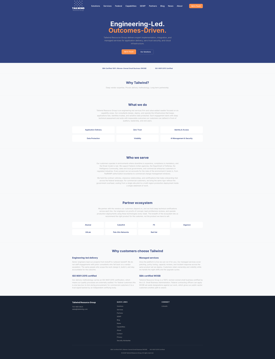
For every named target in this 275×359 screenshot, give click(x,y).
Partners (153, 6)
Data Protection (93, 138)
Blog (162, 6)
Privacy (119, 337)
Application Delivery (93, 130)
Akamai (88, 225)
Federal (118, 6)
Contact (119, 334)
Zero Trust (137, 130)
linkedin (164, 306)
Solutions (95, 6)
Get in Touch (196, 6)
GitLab (88, 232)
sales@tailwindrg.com (80, 309)
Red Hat (154, 232)
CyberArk (121, 225)
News (170, 6)
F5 (154, 225)
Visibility (137, 138)
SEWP (143, 6)
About (179, 6)
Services (107, 6)
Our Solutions (146, 52)
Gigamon (187, 225)
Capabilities (130, 6)
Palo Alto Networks (121, 232)
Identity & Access (181, 130)
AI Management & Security (181, 138)
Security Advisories (123, 340)
